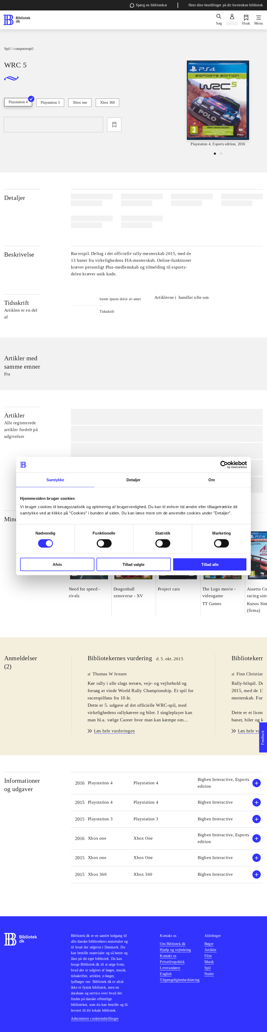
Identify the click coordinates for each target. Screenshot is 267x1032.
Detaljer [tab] (133, 480)
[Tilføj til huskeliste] (114, 124)
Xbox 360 (107, 103)
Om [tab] (211, 480)
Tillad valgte (133, 564)
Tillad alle (210, 564)
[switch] (104, 543)
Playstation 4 (18, 102)
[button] (167, 783)
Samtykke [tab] (55, 480)
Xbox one (80, 103)
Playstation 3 (50, 103)
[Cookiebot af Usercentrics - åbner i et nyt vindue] (224, 465)
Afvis (57, 564)
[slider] (218, 103)
